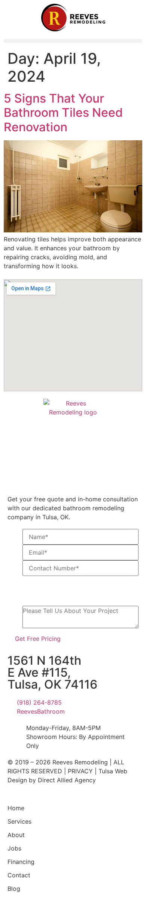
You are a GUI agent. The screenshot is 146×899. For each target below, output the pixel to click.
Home (15, 808)
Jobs (14, 848)
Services (19, 821)
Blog (13, 888)
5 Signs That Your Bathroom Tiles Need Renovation (63, 112)
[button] (73, 41)
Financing (20, 861)
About (16, 835)
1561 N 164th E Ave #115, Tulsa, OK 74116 (52, 672)
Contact (18, 875)
